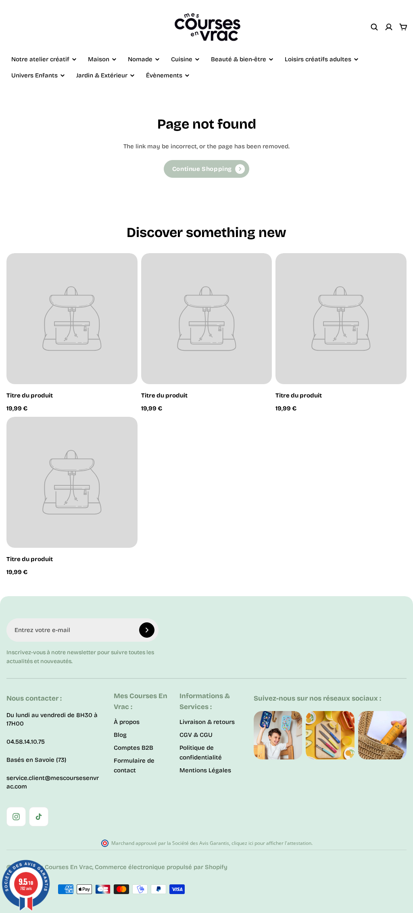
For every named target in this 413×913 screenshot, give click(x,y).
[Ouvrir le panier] (403, 27)
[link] (206, 169)
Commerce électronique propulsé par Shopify (161, 867)
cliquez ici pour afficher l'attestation (271, 843)
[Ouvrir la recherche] (374, 27)
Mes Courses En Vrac (61, 867)
